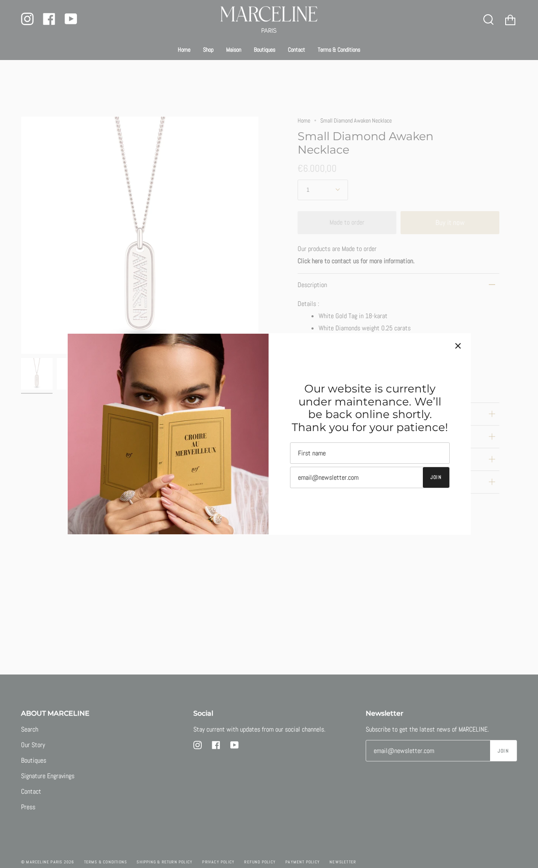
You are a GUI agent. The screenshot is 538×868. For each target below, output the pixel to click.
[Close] (458, 346)
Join (436, 477)
